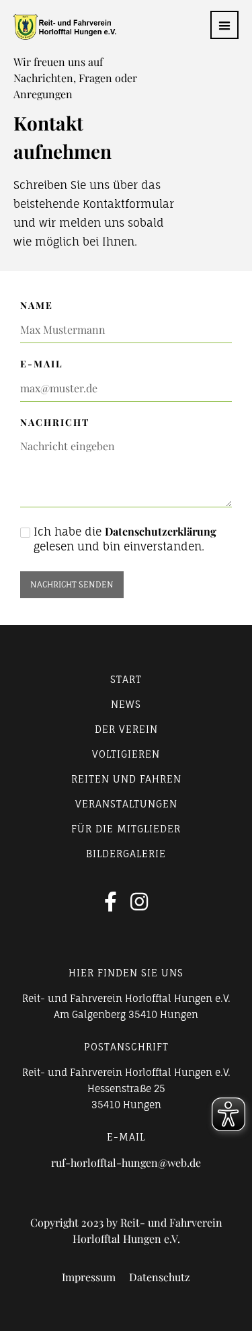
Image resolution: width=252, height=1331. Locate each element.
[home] (58, 27)
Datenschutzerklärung (160, 531)
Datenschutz (159, 1277)
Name (36, 305)
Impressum (89, 1277)
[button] (224, 25)
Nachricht (54, 422)
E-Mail (41, 363)
